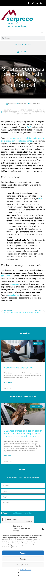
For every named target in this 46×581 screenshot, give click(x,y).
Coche (16, 110)
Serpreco (27, 114)
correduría (5, 276)
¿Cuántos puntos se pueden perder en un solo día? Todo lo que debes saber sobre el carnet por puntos (23, 433)
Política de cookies (25, 570)
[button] (43, 528)
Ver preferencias (23, 565)
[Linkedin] (37, 3)
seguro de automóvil (22, 112)
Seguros (20, 114)
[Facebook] (28, 3)
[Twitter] (32, 3)
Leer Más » (8, 382)
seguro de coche (38, 112)
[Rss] (41, 3)
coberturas (8, 110)
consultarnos (13, 295)
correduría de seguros (27, 110)
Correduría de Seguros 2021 (19, 367)
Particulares (35, 104)
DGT (29, 127)
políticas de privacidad (22, 513)
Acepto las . (18, 513)
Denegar (23, 559)
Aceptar (23, 553)
